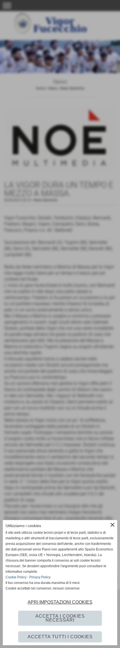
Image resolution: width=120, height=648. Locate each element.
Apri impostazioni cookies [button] (60, 602)
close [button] (112, 524)
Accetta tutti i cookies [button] (60, 636)
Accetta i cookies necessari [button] (60, 618)
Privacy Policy (40, 577)
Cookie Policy (16, 577)
